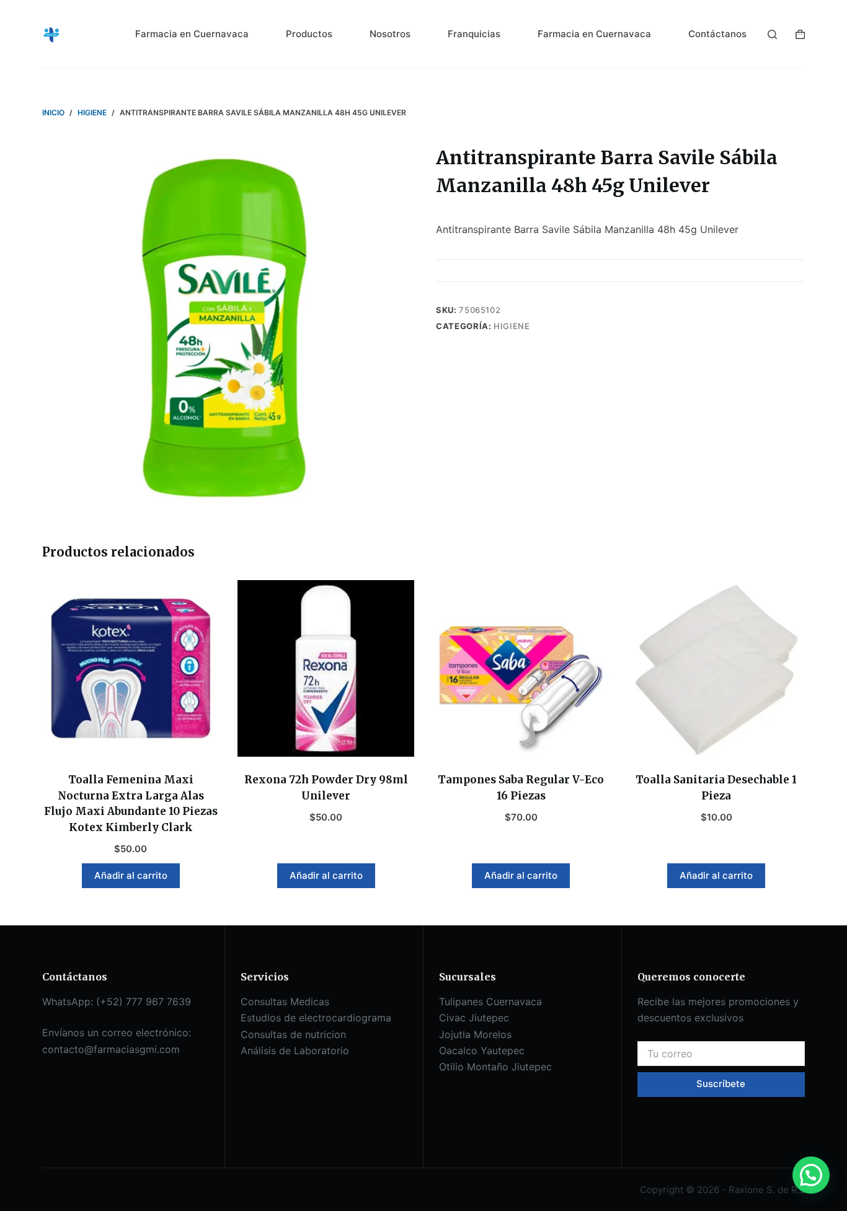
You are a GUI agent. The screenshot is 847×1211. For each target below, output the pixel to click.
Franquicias (474, 34)
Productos (309, 34)
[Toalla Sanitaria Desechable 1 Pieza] (716, 668)
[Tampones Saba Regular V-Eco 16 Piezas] (521, 668)
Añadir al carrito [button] (130, 875)
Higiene (512, 326)
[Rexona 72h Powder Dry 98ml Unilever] (325, 668)
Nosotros (390, 34)
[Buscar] (772, 34)
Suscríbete (720, 1084)
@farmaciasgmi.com (132, 1049)
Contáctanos (717, 34)
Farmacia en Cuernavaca (192, 34)
